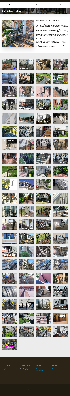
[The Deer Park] (9, 144)
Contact (66, 4)
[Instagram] (4, 1)
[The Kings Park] (43, 131)
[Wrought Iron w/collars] (9, 344)
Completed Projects (7, 369)
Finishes (37, 4)
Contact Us (6, 370)
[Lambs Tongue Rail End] (43, 91)
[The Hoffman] (26, 104)
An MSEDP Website (43, 389)
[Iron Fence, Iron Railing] (43, 331)
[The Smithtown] (43, 64)
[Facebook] (2, 1)
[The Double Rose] (9, 91)
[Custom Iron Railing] (60, 331)
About (53, 4)
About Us (5, 368)
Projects (59, 4)
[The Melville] (26, 91)
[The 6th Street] (60, 64)
